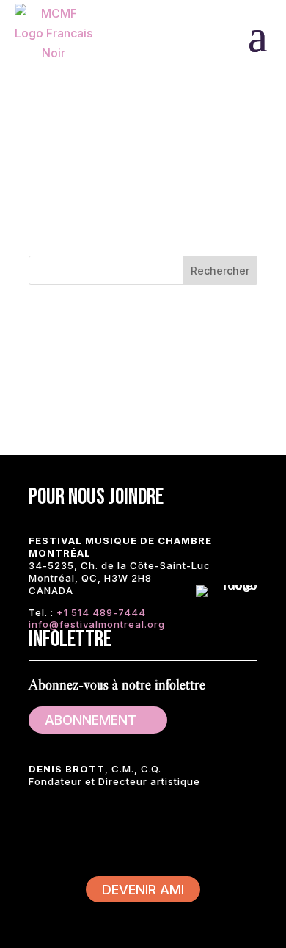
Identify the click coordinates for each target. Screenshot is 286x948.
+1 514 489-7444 (101, 612)
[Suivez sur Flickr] (224, 829)
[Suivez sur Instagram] (136, 829)
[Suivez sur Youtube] (180, 829)
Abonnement (90, 720)
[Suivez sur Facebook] (48, 829)
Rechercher (220, 270)
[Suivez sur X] (92, 829)
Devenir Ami (143, 889)
